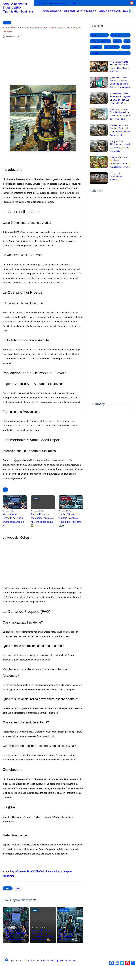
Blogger (95, 35)
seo (124, 47)
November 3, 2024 (120, 125)
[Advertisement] (43, 67)
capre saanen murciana (116, 178)
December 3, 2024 (120, 93)
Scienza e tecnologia (109, 10)
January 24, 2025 (119, 78)
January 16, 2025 (119, 157)
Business (116, 35)
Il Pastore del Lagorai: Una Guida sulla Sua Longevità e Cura (120, 99)
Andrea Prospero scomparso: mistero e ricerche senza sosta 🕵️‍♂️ (42, 520)
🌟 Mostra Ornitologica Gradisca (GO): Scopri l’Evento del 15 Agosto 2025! (120, 164)
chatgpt (95, 47)
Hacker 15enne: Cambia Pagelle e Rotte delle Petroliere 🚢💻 (70, 520)
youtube (95, 53)
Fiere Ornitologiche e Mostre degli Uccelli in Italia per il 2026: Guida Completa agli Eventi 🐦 (120, 116)
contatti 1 (72, 3)
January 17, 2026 (119, 109)
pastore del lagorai (86, 10)
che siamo (41, 3)
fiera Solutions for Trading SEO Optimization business (18, 7)
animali (117, 41)
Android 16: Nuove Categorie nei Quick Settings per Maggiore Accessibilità (120, 84)
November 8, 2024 (120, 62)
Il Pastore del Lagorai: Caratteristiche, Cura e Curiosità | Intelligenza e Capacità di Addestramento (120, 148)
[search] (131, 11)
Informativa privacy (57, 3)
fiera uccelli (69, 10)
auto (127, 41)
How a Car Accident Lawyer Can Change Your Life (119, 68)
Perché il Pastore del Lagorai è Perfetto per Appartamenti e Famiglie (120, 132)
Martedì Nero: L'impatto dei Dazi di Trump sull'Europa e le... (13, 520)
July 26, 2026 (117, 141)
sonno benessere (51, 10)
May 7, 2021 (117, 173)
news (125, 10)
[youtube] (131, 3)
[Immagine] (99, 66)
